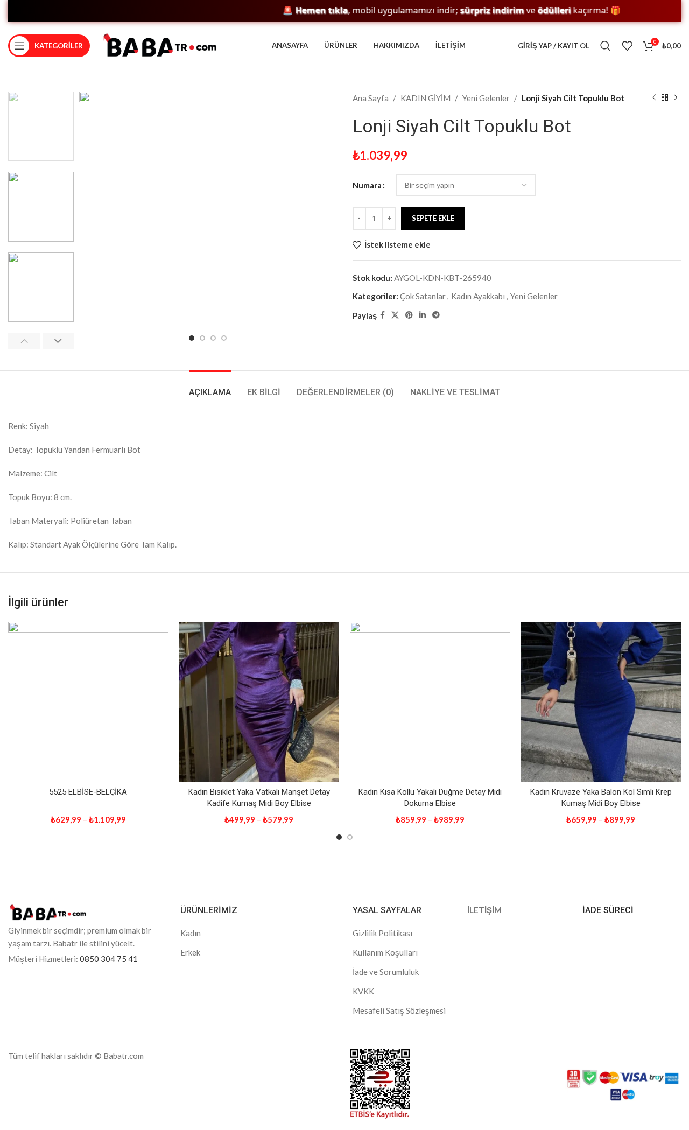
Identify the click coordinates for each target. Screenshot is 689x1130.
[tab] (210, 386)
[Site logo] (160, 45)
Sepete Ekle (433, 218)
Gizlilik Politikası (382, 933)
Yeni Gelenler (486, 98)
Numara (367, 185)
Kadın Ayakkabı (478, 296)
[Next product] (675, 98)
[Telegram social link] (436, 315)
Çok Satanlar (423, 296)
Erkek (190, 952)
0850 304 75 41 (109, 959)
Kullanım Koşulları (385, 952)
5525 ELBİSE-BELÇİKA (88, 792)
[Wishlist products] (627, 46)
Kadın (190, 933)
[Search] (605, 46)
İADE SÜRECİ (608, 910)
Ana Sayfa (371, 98)
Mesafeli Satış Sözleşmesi (399, 1010)
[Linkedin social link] (422, 315)
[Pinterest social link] (409, 315)
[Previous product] (654, 98)
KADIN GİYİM (425, 98)
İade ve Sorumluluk (386, 972)
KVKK (363, 991)
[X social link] (395, 315)
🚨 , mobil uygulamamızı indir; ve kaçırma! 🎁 (429, 10)
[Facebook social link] (382, 315)
